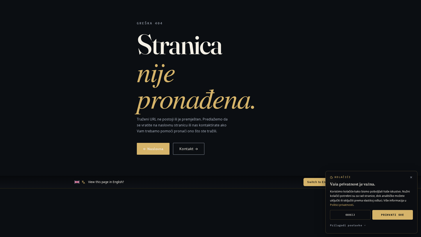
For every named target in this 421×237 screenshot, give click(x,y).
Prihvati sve (392, 214)
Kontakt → (188, 148)
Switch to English (320, 182)
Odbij (350, 214)
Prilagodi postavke (346, 225)
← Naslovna (153, 149)
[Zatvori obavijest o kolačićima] (411, 177)
